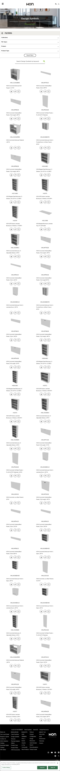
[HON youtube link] (52, 752)
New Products (25, 749)
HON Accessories (15, 750)
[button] (58, 4)
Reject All (53, 767)
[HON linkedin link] (59, 752)
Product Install (33, 749)
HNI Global (3, 749)
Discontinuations (34, 747)
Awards (24, 743)
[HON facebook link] (55, 752)
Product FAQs (14, 747)
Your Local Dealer (4, 734)
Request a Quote (4, 736)
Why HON (42, 734)
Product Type (30, 51)
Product (30, 46)
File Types (30, 42)
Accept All (42, 767)
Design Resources (44, 729)
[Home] (30, 4)
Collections (30, 37)
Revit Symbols (28, 729)
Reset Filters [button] (30, 55)
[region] (30, 766)
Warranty (41, 741)
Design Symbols (15, 736)
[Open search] (55, 4)
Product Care (14, 745)
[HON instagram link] (48, 752)
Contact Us (3, 739)
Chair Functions (15, 734)
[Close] (57, 763)
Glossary (13, 739)
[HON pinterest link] (55, 756)
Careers (41, 743)
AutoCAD (35, 729)
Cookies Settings (6, 767)
